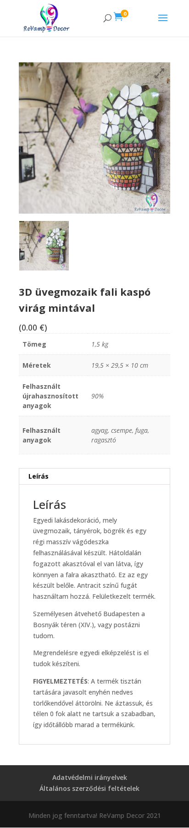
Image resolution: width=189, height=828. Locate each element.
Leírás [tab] (38, 476)
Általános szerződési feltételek (89, 788)
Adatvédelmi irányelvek (89, 777)
